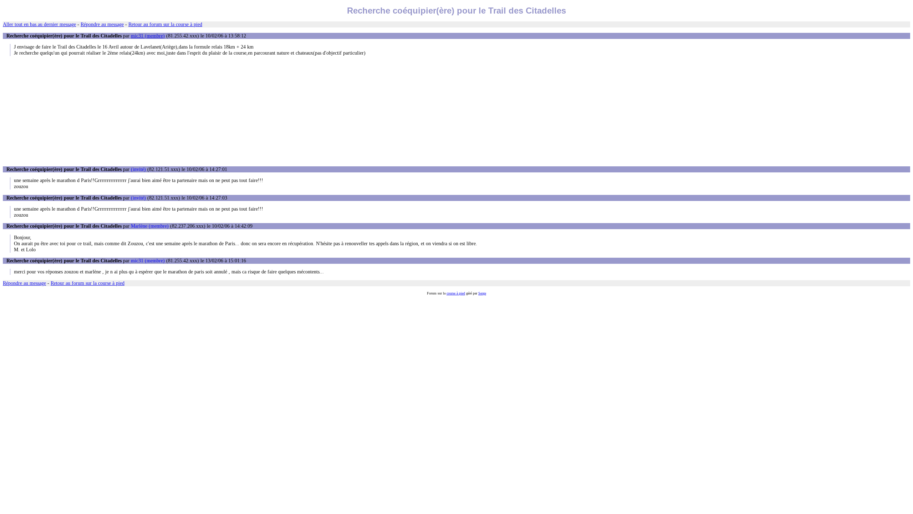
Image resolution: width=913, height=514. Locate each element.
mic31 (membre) (148, 36)
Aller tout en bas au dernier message (39, 24)
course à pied (456, 293)
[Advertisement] (456, 111)
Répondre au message (102, 24)
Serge (482, 293)
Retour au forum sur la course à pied (165, 24)
